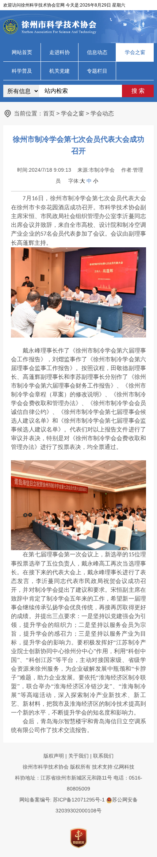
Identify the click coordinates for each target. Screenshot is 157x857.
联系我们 (103, 756)
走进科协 (59, 52)
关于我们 (78, 756)
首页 (49, 113)
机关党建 (59, 71)
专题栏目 (97, 71)
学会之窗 (135, 52)
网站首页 (22, 52)
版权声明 (53, 756)
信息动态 (97, 52)
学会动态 (102, 113)
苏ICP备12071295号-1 (79, 800)
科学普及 (22, 71)
